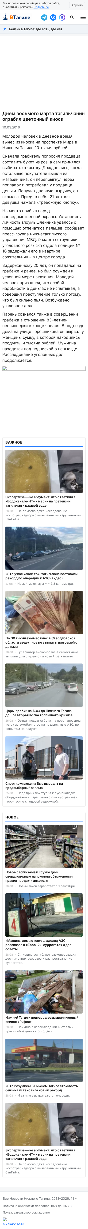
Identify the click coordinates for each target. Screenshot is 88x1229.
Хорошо (77, 5)
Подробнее (41, 7)
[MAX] (61, 17)
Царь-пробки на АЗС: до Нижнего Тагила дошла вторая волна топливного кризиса (39, 713)
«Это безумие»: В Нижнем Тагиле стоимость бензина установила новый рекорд (41, 1088)
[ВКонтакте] (53, 17)
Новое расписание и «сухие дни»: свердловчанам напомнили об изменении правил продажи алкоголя (39, 876)
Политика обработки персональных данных (36, 1206)
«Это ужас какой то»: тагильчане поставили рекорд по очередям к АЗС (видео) (41, 576)
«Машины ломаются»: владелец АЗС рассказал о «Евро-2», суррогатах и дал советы (38, 945)
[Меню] (83, 17)
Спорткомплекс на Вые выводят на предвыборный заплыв (34, 785)
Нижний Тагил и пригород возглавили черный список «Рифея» (41, 1019)
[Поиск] (72, 17)
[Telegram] (44, 17)
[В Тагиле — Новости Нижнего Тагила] (19, 17)
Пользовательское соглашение (26, 1212)
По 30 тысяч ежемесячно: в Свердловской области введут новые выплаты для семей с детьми (41, 642)
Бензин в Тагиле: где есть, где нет (35, 29)
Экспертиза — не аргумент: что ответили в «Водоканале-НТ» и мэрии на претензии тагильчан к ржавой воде (40, 501)
